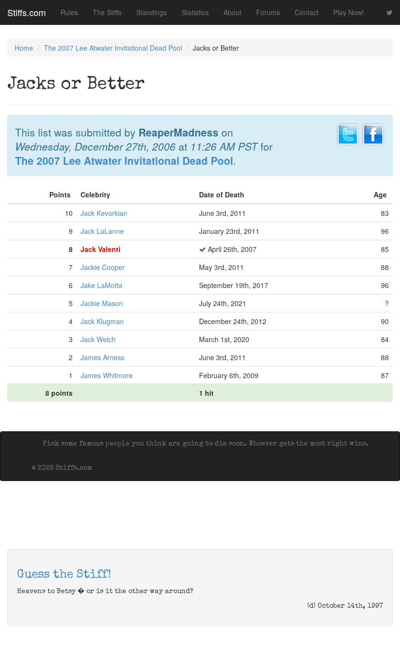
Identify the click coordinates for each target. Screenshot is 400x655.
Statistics (195, 12)
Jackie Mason (101, 303)
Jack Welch (98, 339)
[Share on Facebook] (373, 133)
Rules (69, 12)
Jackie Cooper (102, 267)
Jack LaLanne (102, 231)
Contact (307, 12)
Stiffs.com (26, 12)
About (232, 12)
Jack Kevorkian (103, 213)
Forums (268, 12)
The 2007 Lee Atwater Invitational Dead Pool (113, 48)
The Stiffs (107, 12)
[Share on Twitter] (348, 133)
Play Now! (348, 12)
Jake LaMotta (101, 285)
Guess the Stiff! (64, 575)
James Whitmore (106, 375)
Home (24, 48)
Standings (151, 12)
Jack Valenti (100, 249)
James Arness (102, 357)
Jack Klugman (102, 321)
